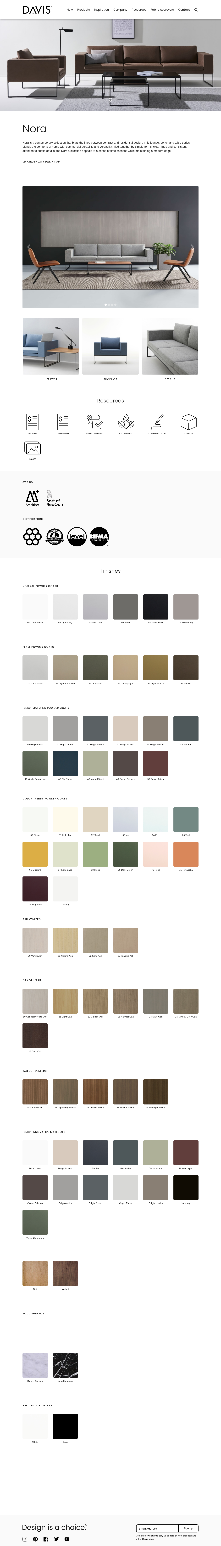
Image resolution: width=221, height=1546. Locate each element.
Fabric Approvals (162, 10)
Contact (184, 10)
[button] (83, 10)
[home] (44, 10)
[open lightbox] (51, 346)
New (70, 10)
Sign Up (188, 1528)
